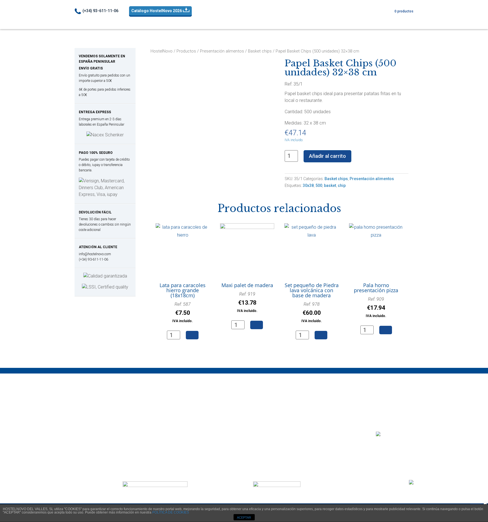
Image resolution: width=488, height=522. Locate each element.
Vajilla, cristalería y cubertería (105, 459)
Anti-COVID (195, 19)
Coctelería (322, 19)
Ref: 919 (247, 302)
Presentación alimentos (222, 51)
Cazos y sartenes (94, 412)
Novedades (391, 19)
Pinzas (83, 425)
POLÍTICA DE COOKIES (170, 512)
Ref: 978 (311, 312)
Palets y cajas (180, 412)
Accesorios (178, 432)
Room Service (270, 425)
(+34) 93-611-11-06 (100, 10)
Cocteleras (177, 439)
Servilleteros (89, 452)
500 (318, 185)
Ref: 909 (376, 307)
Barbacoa (87, 405)
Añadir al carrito (327, 156)
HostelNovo (162, 51)
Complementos (92, 446)
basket (330, 185)
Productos (186, 51)
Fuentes (264, 418)
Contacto (389, 448)
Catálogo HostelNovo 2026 (157, 10)
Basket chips (260, 51)
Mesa (249, 19)
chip (342, 185)
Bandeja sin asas (272, 412)
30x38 (308, 185)
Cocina (224, 19)
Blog (406, 448)
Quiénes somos (360, 448)
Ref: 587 (182, 312)
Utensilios (176, 452)
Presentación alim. (283, 19)
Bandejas (352, 19)
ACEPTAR (244, 517)
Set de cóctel (180, 446)
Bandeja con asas (273, 405)
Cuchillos (86, 418)
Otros (172, 418)
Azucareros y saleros (98, 439)
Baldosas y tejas (183, 405)
